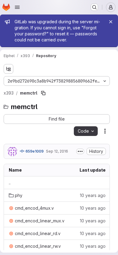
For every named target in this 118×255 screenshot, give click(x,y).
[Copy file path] (43, 93)
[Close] (110, 21)
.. (10, 182)
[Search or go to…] (94, 7)
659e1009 (34, 151)
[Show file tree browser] (8, 69)
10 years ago (93, 195)
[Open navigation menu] (17, 7)
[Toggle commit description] (80, 151)
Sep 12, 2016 (57, 151)
